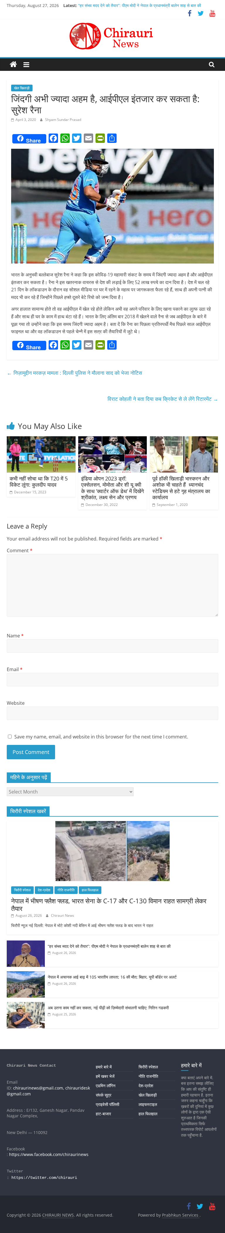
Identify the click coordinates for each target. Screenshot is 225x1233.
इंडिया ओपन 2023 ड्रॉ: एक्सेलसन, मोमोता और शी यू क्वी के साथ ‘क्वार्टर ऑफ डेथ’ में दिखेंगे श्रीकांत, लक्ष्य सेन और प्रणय (112, 488)
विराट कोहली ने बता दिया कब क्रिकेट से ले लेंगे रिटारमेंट (163, 398)
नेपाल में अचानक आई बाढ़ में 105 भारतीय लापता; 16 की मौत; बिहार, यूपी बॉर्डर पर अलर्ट (112, 977)
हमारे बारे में (104, 1067)
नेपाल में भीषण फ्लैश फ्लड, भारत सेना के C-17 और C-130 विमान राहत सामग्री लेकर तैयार (109, 904)
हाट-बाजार (103, 1113)
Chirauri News (62, 915)
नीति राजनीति (66, 889)
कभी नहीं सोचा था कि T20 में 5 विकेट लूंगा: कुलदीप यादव (39, 481)
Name (15, 635)
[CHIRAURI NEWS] (13, 64)
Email (15, 669)
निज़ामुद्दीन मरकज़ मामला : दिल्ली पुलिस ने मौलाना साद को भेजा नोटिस (74, 372)
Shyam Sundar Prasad (63, 119)
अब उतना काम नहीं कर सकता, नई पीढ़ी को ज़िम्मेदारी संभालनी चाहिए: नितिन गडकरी (108, 1007)
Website (16, 703)
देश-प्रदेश (44, 889)
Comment (20, 550)
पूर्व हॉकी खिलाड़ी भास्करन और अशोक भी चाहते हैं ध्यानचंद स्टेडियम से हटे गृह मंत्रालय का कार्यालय (181, 488)
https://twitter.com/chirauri (44, 1177)
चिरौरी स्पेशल (22, 889)
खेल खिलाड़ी (22, 87)
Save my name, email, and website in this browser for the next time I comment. (101, 736)
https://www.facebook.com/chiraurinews (48, 1154)
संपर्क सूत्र (103, 1095)
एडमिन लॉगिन (105, 1085)
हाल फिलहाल (90, 889)
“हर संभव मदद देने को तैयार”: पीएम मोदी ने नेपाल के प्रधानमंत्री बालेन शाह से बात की (139, 5)
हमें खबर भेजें (105, 1076)
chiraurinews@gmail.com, (38, 1088)
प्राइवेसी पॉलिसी (107, 1104)
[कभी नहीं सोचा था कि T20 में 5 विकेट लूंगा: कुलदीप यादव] (41, 440)
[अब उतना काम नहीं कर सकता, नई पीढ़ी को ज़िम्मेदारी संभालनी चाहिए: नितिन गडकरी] (26, 1005)
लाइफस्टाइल (148, 1104)
